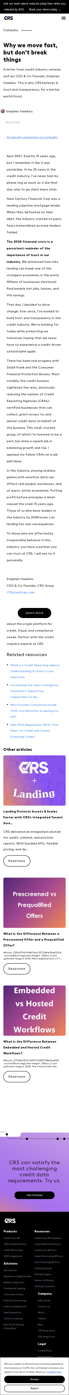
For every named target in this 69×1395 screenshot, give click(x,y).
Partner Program (42, 1274)
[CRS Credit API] (8, 18)
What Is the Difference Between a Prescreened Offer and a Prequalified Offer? (33, 939)
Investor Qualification (15, 1307)
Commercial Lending (14, 1288)
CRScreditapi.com (21, 592)
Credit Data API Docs (45, 1250)
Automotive (10, 1270)
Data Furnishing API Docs (47, 1262)
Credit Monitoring (13, 1250)
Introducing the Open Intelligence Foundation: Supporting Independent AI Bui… (34, 691)
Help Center (44, 1301)
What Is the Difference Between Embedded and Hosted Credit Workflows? (29, 1047)
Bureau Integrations (14, 1282)
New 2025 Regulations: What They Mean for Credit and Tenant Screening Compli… (34, 731)
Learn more (35, 612)
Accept (34, 1379)
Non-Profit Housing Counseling (14, 1327)
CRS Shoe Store (46, 1331)
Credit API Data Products (47, 1244)
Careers (42, 1319)
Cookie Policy (45, 1351)
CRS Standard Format (15, 1244)
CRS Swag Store (46, 1337)
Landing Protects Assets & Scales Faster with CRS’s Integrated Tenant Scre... (33, 817)
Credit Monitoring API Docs (48, 1256)
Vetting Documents (44, 1286)
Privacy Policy (45, 1357)
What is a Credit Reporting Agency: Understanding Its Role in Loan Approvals (35, 671)
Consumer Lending (13, 1295)
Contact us (44, 1307)
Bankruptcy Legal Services (17, 1276)
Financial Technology (15, 1301)
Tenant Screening (13, 1319)
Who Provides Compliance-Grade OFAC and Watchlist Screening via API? (34, 711)
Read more (16, 860)
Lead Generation (13, 1313)
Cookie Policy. (54, 1372)
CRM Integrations (13, 1256)
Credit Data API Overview (47, 1238)
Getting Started (43, 1268)
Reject (34, 1388)
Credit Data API (12, 1238)
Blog (40, 1325)
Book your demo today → (45, 9)
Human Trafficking (44, 1280)
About (41, 1313)
